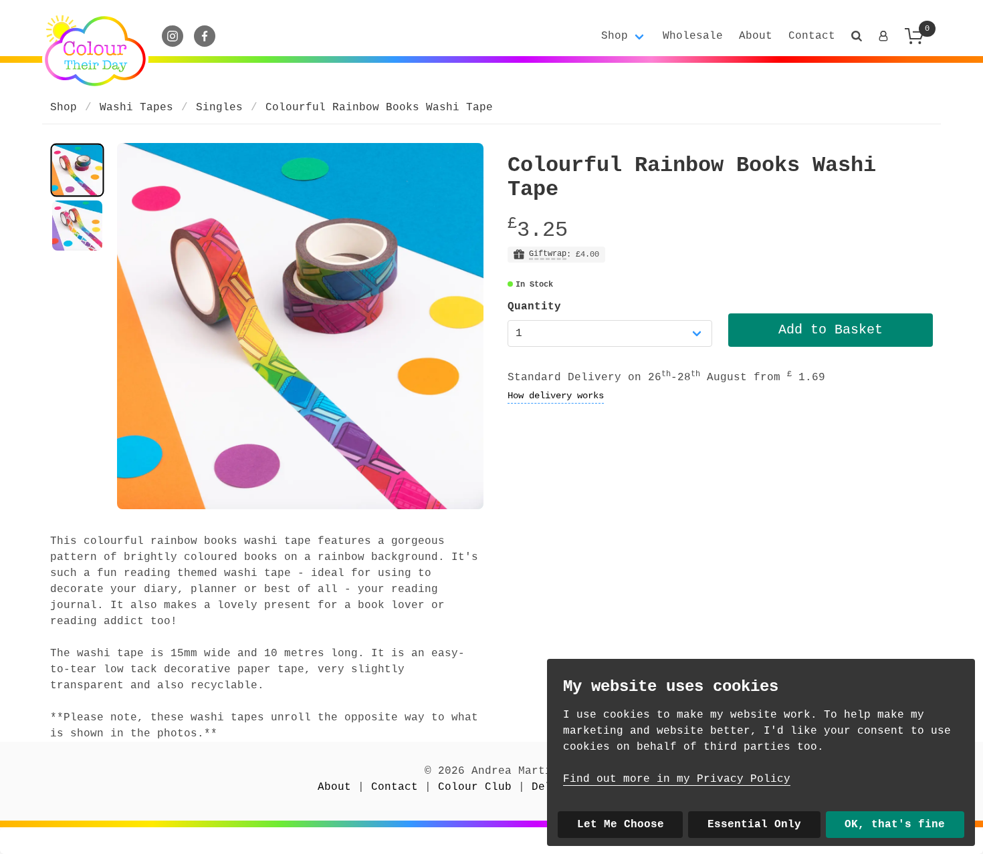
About (755, 36)
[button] (856, 36)
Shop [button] (614, 36)
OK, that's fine (895, 825)
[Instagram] (172, 36)
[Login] (883, 36)
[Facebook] (205, 36)
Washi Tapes (136, 108)
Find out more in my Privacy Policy (676, 779)
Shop (63, 108)
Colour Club (475, 787)
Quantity (534, 307)
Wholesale (693, 36)
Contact (811, 36)
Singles (219, 108)
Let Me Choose (620, 825)
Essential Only (754, 825)
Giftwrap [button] (547, 254)
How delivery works (556, 395)
